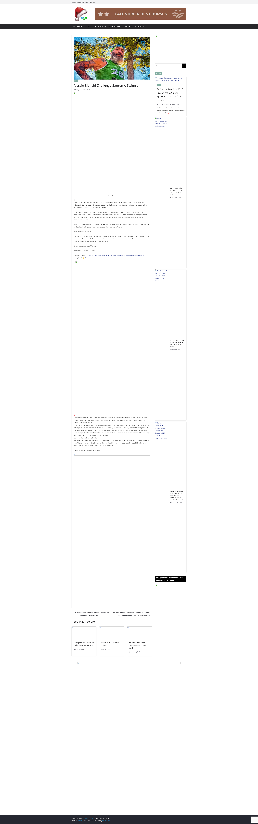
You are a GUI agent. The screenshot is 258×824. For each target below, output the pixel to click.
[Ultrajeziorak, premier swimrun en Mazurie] (84, 628)
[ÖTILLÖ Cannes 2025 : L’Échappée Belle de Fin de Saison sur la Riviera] (161, 344)
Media (127, 27)
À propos (138, 27)
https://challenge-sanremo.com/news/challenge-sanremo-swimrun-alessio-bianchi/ (116, 255)
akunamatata (92, 90)
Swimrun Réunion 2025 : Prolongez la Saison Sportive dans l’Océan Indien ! (170, 95)
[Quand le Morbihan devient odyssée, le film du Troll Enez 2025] (161, 192)
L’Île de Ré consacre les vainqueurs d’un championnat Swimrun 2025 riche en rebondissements (177, 495)
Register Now (89, 258)
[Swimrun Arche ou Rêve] (111, 628)
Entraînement (114, 27)
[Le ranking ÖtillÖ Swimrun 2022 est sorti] (139, 628)
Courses (88, 27)
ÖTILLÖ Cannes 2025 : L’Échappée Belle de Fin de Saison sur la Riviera (177, 343)
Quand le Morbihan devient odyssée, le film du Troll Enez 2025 (176, 191)
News (75, 81)
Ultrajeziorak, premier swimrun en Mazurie (84, 644)
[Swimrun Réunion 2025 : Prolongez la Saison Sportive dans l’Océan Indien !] (170, 79)
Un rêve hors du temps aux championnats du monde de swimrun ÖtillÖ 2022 (91, 614)
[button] (105, 26)
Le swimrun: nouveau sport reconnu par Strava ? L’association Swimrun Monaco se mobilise (131, 614)
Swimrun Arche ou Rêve (110, 644)
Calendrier (77, 27)
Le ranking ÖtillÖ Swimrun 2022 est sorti (137, 645)
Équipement (99, 27)
